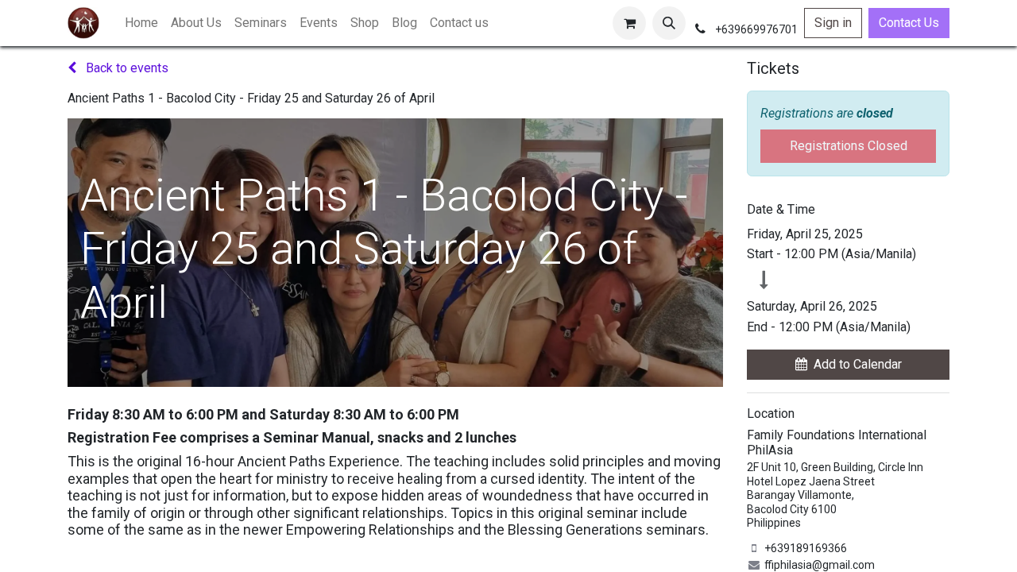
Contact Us (909, 22)
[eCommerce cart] (629, 23)
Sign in (833, 22)
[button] (669, 23)
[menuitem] (141, 23)
